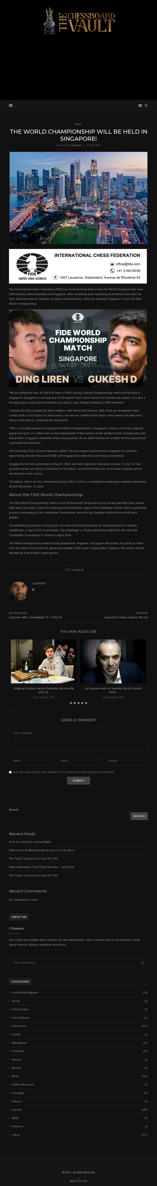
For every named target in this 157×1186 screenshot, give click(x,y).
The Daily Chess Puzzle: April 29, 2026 (33, 875)
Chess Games (80, 1009)
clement (75, 145)
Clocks (80, 1034)
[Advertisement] (78, 69)
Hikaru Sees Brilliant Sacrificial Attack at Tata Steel (41, 850)
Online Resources (80, 1084)
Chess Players (80, 1017)
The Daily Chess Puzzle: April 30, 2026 (33, 858)
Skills (80, 1118)
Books (80, 1001)
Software (80, 1126)
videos (80, 1134)
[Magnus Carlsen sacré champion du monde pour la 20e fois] (44, 661)
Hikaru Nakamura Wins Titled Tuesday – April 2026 (41, 867)
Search (13, 809)
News (80, 1076)
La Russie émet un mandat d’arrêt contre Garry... (113, 690)
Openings (80, 1093)
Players (80, 1101)
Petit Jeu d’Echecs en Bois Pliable (30, 842)
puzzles (80, 1109)
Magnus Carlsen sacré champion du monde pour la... (44, 690)
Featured (80, 1051)
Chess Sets (80, 1026)
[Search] (146, 105)
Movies (80, 1067)
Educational (80, 1043)
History (80, 1059)
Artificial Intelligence (80, 992)
